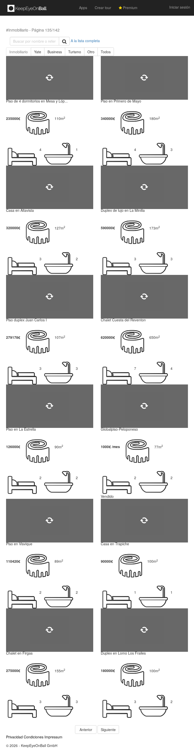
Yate (37, 51)
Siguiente (108, 729)
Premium (129, 7)
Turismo (74, 51)
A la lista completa (85, 40)
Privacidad (14, 736)
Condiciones (33, 736)
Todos (106, 51)
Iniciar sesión (179, 7)
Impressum (53, 736)
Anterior (86, 729)
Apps (83, 7)
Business (54, 51)
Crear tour (103, 7)
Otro (90, 51)
